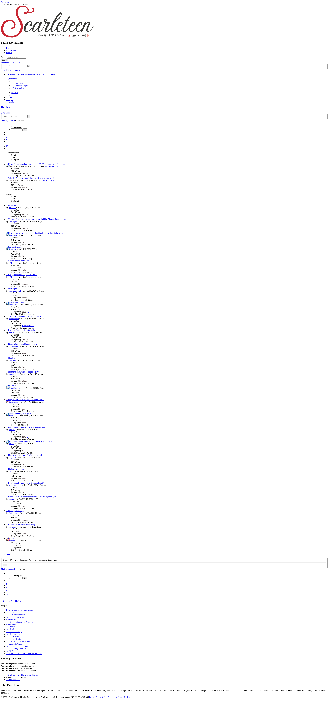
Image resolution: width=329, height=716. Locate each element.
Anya (24, 423)
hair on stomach (14, 247)
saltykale (12, 457)
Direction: (43, 560)
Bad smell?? (13, 386)
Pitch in (9, 53)
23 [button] (7, 146)
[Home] (47, 37)
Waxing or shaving (16, 511)
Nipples (11, 358)
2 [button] (6, 134)
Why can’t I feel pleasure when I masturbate (26, 399)
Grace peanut (14, 221)
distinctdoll (13, 541)
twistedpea (13, 416)
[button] (7, 125)
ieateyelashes (14, 305)
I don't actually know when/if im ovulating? (26, 483)
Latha (24, 409)
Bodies (5, 107)
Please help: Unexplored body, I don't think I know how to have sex (35, 233)
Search (4, 57)
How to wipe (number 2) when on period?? (25, 455)
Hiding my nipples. (16, 469)
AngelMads (13, 235)
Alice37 (12, 430)
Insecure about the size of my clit (21, 330)
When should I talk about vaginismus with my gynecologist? (32, 497)
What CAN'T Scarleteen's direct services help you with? (31, 178)
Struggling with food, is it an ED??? (22, 275)
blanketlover (14, 319)
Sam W (12, 180)
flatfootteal (13, 513)
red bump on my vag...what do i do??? (23, 372)
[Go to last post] (29, 173)
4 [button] (6, 139)
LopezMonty (14, 346)
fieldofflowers (14, 388)
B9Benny (13, 263)
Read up (9, 48)
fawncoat (12, 249)
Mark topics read (8, 120)
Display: (6, 560)
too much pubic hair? (16, 302)
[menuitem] (17, 83)
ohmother (12, 499)
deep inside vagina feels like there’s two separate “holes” (31, 441)
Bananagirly (14, 402)
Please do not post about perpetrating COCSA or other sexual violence (36, 164)
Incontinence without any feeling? (22, 524)
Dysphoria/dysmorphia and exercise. (23, 344)
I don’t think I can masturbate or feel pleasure (26, 427)
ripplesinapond (15, 291)
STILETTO (14, 332)
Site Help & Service (52, 166)
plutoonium (13, 374)
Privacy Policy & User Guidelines (103, 697)
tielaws (11, 443)
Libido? (11, 538)
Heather (12, 166)
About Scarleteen (125, 697)
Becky (24, 312)
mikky (24, 298)
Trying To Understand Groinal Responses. (25, 316)
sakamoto (12, 527)
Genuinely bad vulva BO (18, 261)
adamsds (12, 207)
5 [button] (6, 141)
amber (24, 270)
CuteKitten (13, 360)
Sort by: (24, 560)
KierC (24, 353)
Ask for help (11, 50)
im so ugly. (12, 205)
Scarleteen (5, 2)
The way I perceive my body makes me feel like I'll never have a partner (37, 219)
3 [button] (6, 137)
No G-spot (12, 288)
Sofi (23, 450)
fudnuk (12, 471)
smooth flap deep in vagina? (19, 413)
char (23, 242)
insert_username (15, 485)
